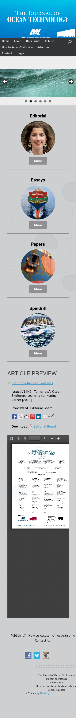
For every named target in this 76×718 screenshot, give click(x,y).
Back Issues (33, 41)
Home (5, 41)
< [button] (5, 82)
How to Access (38, 635)
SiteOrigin (45, 693)
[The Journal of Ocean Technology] (38, 16)
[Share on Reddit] (26, 416)
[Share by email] (44, 416)
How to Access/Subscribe (17, 47)
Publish (49, 41)
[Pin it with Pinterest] (32, 416)
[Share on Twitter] (20, 416)
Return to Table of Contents (32, 383)
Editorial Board (45, 426)
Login (20, 53)
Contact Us (43, 640)
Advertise (43, 47)
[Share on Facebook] (14, 416)
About (18, 41)
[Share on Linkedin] (38, 416)
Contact (7, 53)
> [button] (71, 82)
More (38, 161)
